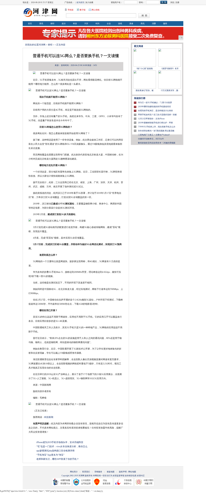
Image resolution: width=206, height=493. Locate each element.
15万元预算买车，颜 (169, 90)
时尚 (97, 23)
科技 (75, 23)
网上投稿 (95, 10)
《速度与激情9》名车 (169, 68)
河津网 (42, 45)
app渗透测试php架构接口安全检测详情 (55, 450)
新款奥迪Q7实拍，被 (145, 90)
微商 (165, 23)
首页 (30, 23)
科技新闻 (48, 417)
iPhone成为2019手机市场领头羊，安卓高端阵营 (59, 442)
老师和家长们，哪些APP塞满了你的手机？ (57, 459)
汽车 (86, 23)
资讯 (41, 23)
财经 (52, 23)
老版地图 (110, 472)
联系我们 (86, 472)
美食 (131, 23)
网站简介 (74, 472)
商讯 (143, 23)
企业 (109, 23)
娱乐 (64, 23)
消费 (154, 23)
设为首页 (80, 2)
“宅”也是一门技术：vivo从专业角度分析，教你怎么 (61, 446)
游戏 (120, 23)
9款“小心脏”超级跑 (145, 68)
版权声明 (123, 472)
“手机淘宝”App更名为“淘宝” (50, 455)
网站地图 (132, 472)
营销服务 (98, 472)
